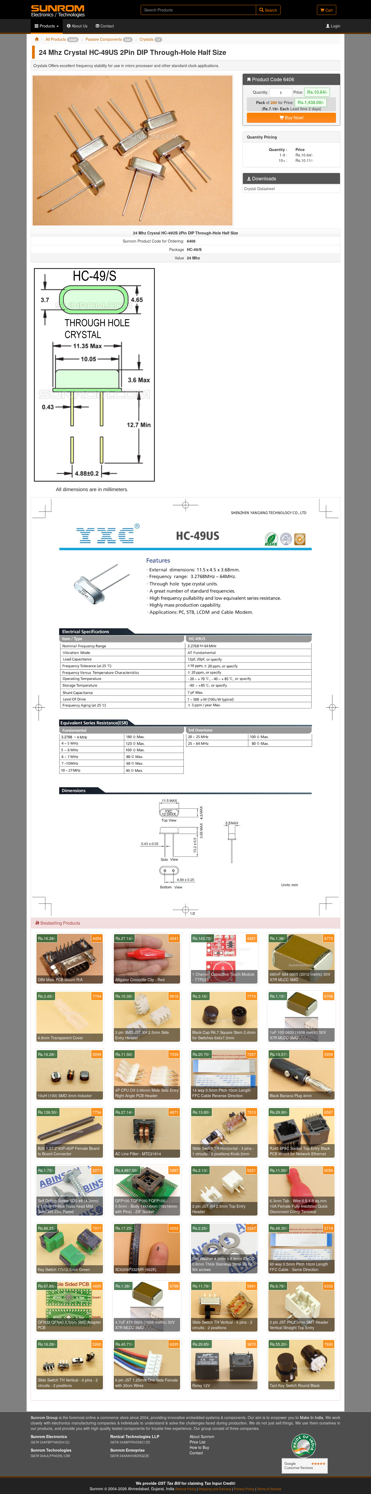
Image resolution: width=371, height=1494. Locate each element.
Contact (106, 26)
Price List (197, 1442)
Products (47, 26)
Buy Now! (294, 117)
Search (270, 10)
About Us (79, 26)
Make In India (311, 1417)
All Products (61, 39)
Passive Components (108, 39)
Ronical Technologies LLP (134, 1436)
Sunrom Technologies (51, 1450)
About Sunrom (202, 1436)
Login (335, 26)
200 (274, 102)
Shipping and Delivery (215, 1488)
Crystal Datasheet (259, 188)
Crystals (150, 39)
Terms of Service (269, 1488)
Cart (328, 10)
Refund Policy (185, 1488)
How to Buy (199, 1447)
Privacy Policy (244, 1488)
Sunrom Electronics (49, 1436)
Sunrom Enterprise (127, 1450)
